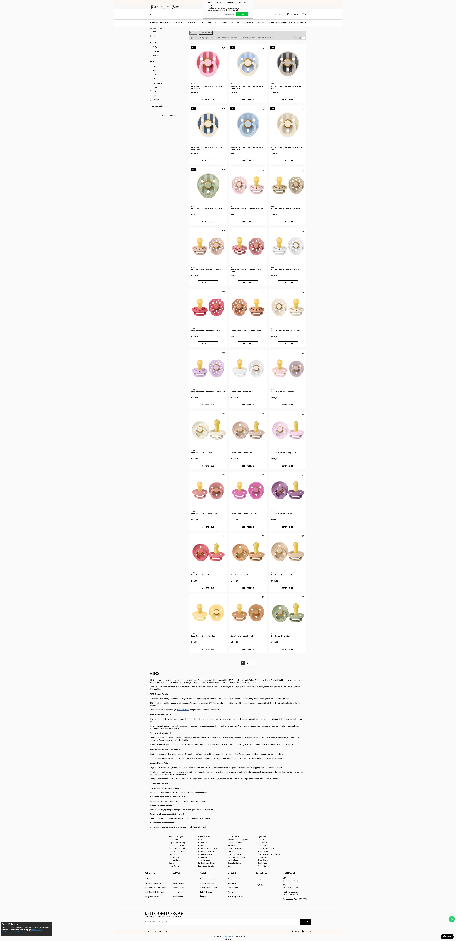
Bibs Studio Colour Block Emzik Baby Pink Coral (207, 87)
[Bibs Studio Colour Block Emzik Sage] (208, 185)
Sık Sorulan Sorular (208, 878)
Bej (154, 66)
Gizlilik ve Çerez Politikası (155, 883)
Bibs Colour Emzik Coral (201, 575)
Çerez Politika (15, 932)
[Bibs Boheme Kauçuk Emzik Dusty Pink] (248, 246)
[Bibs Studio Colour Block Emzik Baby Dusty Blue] (248, 124)
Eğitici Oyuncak (174, 866)
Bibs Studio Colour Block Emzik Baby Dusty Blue (247, 148)
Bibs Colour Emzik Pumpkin (243, 636)
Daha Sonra (229, 14)
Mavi (155, 91)
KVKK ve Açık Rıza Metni (155, 892)
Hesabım (176, 878)
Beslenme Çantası (175, 860)
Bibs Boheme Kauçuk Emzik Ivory (285, 331)
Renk (152, 62)
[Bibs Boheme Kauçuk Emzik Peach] (248, 307)
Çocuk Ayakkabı (204, 857)
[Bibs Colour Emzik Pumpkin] (248, 612)
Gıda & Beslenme (175, 854)
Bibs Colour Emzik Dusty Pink (204, 514)
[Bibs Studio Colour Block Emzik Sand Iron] (287, 63)
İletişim (203, 896)
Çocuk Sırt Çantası (234, 863)
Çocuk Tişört (202, 845)
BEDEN (153, 43)
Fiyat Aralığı (156, 106)
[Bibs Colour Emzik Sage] (287, 612)
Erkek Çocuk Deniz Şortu (207, 866)
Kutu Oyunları (262, 857)
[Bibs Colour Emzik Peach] (248, 551)
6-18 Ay (156, 51)
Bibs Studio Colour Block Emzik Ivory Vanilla (287, 148)
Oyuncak (172, 863)
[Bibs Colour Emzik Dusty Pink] (208, 490)
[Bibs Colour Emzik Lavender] (287, 490)
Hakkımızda (149, 878)
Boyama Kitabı (263, 866)
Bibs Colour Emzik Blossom (283, 392)
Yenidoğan (232, 883)
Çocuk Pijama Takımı (205, 854)
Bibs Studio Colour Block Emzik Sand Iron (287, 87)
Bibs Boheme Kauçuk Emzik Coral (206, 331)
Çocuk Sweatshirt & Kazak (207, 848)
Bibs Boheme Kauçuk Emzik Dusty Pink (246, 271)
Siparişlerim (177, 892)
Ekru (155, 70)
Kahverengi (158, 83)
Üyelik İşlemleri (179, 883)
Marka (153, 32)
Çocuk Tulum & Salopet (206, 851)
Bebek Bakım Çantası (176, 845)
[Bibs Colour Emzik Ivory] (208, 429)
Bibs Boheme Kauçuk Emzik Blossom (247, 208)
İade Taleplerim (206, 892)
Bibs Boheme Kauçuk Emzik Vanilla (286, 208)
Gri (154, 79)
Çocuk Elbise (203, 843)
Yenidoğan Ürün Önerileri (178, 848)
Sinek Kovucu (233, 845)
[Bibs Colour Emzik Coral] (208, 551)
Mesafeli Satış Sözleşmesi (155, 887)
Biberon (231, 851)
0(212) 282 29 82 (290, 887)
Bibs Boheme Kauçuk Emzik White (286, 270)
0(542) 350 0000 (295, 899)
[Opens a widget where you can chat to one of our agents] (447, 937)
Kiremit (156, 87)
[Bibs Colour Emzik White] (248, 368)
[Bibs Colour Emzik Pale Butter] (208, 612)
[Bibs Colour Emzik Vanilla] (287, 551)
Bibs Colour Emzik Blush (241, 453)
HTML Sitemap (262, 885)
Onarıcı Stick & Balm (235, 843)
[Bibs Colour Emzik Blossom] (287, 368)
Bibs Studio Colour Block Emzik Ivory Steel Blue (207, 148)
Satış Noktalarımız (152, 896)
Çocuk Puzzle (262, 863)
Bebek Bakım (233, 887)
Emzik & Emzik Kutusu (235, 848)
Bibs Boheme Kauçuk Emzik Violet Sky (208, 392)
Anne (230, 878)
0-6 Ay (155, 47)
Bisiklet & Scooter (234, 854)
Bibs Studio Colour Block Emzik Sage (207, 208)
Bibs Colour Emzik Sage (281, 636)
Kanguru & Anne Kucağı (177, 843)
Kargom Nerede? (207, 883)
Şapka (230, 866)
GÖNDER (305, 922)
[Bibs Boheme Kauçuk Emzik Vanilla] (287, 185)
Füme (155, 75)
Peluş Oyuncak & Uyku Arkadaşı (269, 854)
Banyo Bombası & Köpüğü (237, 857)
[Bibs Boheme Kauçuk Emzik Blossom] (248, 185)
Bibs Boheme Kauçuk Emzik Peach (246, 331)
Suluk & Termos (174, 857)
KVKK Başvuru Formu (209, 887)
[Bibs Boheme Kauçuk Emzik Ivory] (287, 307)
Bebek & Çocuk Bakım (176, 851)
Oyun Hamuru (263, 845)
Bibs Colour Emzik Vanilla (282, 575)
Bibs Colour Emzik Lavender (283, 514)
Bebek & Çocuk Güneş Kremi (238, 840)
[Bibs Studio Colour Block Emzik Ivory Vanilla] (287, 124)
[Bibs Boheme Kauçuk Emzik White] (287, 246)
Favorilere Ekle (223, 48)
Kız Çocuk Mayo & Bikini (206, 863)
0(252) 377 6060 (290, 893)
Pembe (156, 100)
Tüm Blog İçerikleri (235, 896)
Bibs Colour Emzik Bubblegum (244, 514)
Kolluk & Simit (233, 860)
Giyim (200, 840)
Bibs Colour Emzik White (242, 392)
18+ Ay (156, 55)
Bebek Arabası (174, 840)
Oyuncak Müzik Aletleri (266, 848)
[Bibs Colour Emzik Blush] (248, 429)
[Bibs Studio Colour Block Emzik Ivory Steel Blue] (208, 124)
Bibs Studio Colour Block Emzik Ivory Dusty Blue (247, 87)
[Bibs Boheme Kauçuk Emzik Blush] (208, 246)
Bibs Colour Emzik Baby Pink (283, 453)
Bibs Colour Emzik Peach (242, 575)
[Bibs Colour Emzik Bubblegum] (248, 490)
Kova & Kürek (262, 843)
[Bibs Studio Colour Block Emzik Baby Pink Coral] (208, 63)
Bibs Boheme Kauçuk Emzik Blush (206, 270)
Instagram (260, 878)
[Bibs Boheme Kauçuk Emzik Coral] (208, 307)
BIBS (155, 36)
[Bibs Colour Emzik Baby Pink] (287, 429)
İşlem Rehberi (178, 887)
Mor (154, 95)
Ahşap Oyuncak (263, 851)
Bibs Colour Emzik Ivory (201, 453)
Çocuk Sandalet (204, 860)
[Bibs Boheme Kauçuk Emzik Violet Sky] (208, 368)
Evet (242, 14)
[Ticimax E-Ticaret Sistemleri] (228, 939)
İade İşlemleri (178, 896)
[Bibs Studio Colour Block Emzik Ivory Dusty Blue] (248, 63)
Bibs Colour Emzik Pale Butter (204, 636)
